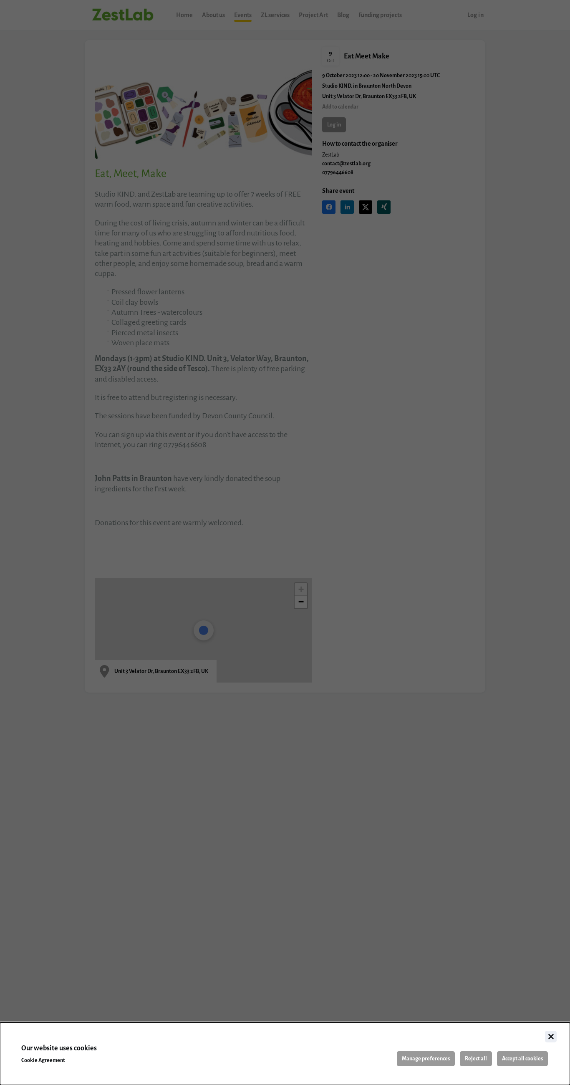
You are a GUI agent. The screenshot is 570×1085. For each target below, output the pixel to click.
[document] (285, 1053)
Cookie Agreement (43, 1060)
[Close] (551, 1036)
